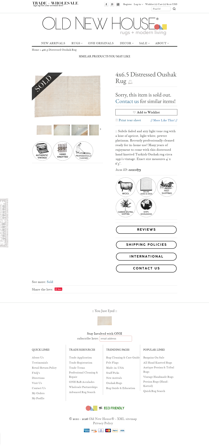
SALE (143, 43)
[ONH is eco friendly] (104, 411)
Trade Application (80, 357)
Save (60, 289)
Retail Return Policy (44, 367)
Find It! (157, 8)
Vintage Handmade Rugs (158, 377)
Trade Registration (80, 362)
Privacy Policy (103, 423)
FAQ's (36, 372)
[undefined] (67, 96)
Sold (50, 282)
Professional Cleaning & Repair (83, 375)
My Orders (38, 393)
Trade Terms (77, 367)
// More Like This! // (164, 120)
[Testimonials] (146, 234)
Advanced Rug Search (82, 392)
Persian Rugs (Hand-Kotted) (156, 384)
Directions (38, 378)
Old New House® (101, 419)
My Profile (38, 398)
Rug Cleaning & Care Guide (123, 357)
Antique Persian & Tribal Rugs (158, 369)
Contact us (127, 101)
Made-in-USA (115, 367)
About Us (38, 357)
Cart (167, 4)
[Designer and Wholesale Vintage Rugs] (57, 6)
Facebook (106, 4)
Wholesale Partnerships (83, 387)
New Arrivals (114, 378)
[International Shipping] (104, 257)
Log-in (137, 4)
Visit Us (37, 383)
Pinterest (112, 4)
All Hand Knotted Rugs (157, 362)
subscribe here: (88, 338)
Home (35, 49)
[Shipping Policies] (104, 245)
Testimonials (40, 362)
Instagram (118, 4)
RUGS (75, 43)
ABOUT (160, 43)
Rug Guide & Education (120, 388)
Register (127, 4)
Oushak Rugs (114, 383)
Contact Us (39, 388)
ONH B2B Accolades (81, 382)
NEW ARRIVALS (53, 43)
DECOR (125, 43)
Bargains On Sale (153, 357)
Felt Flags (112, 362)
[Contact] (104, 269)
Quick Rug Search (154, 391)
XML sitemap (127, 419)
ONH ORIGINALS (101, 43)
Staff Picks (112, 372)
